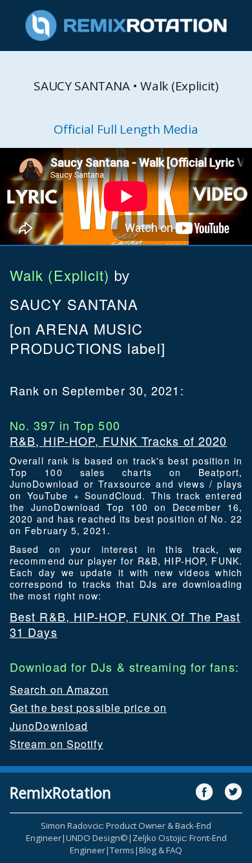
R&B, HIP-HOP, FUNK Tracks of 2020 (118, 440)
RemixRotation (60, 792)
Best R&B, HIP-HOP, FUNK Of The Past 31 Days (125, 624)
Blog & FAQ (160, 850)
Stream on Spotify (56, 743)
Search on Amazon (59, 689)
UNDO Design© (97, 838)
